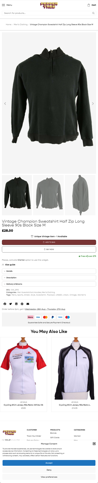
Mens (14, 295)
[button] (94, 443)
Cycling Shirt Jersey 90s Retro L (74, 405)
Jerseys (23, 402)
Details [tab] (9, 271)
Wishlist (21, 260)
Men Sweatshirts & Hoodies (29, 292)
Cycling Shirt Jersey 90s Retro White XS (23, 405)
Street (27, 295)
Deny (49, 470)
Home (8, 24)
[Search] (93, 13)
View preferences (49, 477)
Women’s (82, 295)
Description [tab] (11, 277)
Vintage (73, 295)
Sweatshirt (41, 295)
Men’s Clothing (21, 24)
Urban (66, 295)
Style (33, 295)
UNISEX (59, 295)
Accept (49, 463)
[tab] (49, 271)
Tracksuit (51, 295)
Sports (20, 295)
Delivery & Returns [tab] (14, 284)
